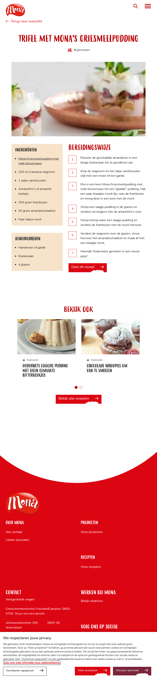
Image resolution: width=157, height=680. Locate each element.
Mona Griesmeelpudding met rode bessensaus (38, 161)
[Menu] (148, 6)
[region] (78, 656)
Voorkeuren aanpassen (20, 670)
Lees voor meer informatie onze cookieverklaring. (32, 662)
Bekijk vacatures (92, 601)
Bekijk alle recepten (74, 398)
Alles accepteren (88, 670)
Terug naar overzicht (26, 22)
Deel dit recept (82, 267)
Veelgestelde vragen (20, 599)
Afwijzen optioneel (127, 670)
